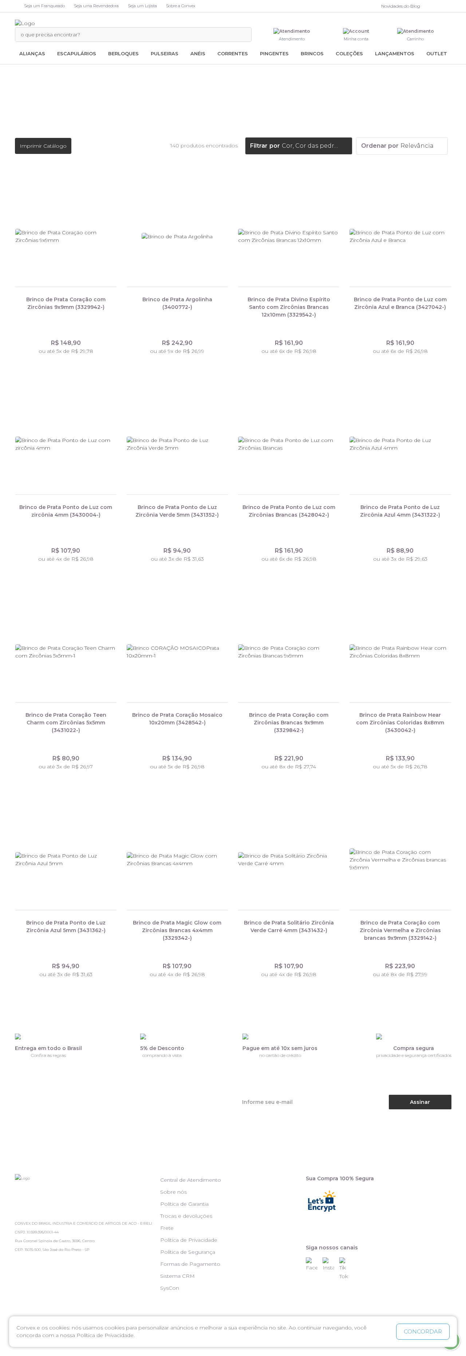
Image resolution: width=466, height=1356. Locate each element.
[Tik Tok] (447, 6)
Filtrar (259, 145)
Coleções (349, 53)
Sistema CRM (177, 1276)
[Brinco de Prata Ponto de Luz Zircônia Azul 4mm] (400, 444)
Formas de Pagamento (190, 1264)
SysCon (169, 1288)
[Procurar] (242, 34)
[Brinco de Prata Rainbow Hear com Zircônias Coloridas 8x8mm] (400, 652)
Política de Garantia (184, 1204)
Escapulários (76, 53)
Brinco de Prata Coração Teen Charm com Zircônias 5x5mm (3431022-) (65, 722)
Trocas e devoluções (186, 1216)
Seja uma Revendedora (96, 5)
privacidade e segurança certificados (413, 1055)
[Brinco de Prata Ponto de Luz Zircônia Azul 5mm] (65, 860)
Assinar (420, 1102)
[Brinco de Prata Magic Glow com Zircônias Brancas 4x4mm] (177, 860)
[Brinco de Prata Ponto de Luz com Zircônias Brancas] (288, 444)
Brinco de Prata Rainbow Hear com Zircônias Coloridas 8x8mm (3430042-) (400, 722)
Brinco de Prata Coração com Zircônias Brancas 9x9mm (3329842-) (288, 722)
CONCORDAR (423, 1331)
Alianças (32, 53)
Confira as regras (48, 1055)
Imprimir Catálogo (43, 146)
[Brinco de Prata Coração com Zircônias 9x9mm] (65, 237)
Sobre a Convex (181, 5)
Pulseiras (164, 53)
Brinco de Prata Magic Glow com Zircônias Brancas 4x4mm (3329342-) (177, 930)
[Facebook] (431, 6)
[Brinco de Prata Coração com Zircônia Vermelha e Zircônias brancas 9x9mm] (400, 860)
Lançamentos (394, 53)
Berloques (123, 53)
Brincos (312, 53)
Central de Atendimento (190, 1180)
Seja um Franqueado (44, 5)
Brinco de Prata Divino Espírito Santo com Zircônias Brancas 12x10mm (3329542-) (289, 307)
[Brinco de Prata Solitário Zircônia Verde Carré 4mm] (288, 860)
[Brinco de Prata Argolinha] (177, 237)
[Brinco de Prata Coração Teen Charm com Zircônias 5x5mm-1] (65, 652)
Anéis (197, 53)
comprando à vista (162, 1055)
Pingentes (274, 53)
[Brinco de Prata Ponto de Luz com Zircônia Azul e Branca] (400, 237)
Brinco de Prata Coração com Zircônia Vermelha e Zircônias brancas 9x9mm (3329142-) (400, 930)
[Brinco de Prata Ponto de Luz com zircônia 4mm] (65, 444)
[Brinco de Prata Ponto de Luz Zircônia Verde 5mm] (177, 444)
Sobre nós (173, 1192)
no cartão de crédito (280, 1055)
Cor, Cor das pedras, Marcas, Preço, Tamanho (311, 145)
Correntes (232, 53)
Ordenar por (380, 145)
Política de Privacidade (188, 1240)
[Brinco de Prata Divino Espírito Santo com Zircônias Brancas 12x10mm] (288, 237)
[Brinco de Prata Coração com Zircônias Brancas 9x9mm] (288, 652)
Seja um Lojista (142, 5)
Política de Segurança (187, 1252)
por (274, 145)
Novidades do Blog (400, 6)
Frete (167, 1228)
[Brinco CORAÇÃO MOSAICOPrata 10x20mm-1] (177, 652)
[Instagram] (438, 6)
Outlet (436, 53)
